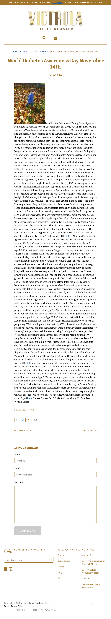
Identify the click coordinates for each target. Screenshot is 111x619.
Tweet (23, 420)
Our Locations (64, 561)
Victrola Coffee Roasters (34, 51)
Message (18, 482)
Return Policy (17, 606)
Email (36, 420)
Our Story (62, 555)
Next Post (88, 430)
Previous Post (25, 430)
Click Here (57, 2)
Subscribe (56, 75)
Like (16, 420)
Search (61, 567)
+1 (29, 420)
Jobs (59, 578)
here (29, 398)
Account (86, 579)
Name (17, 454)
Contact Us (87, 555)
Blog (60, 573)
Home (15, 51)
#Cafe (31, 410)
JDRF (68, 236)
